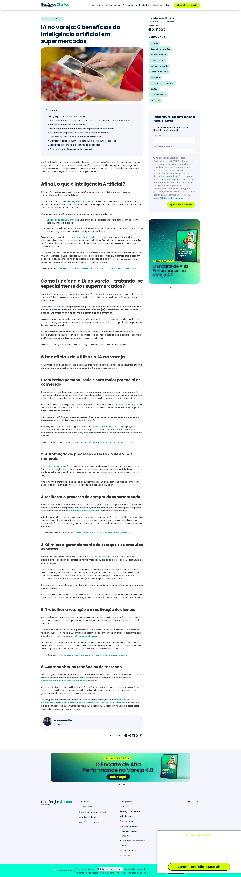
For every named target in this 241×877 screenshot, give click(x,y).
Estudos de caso (158, 94)
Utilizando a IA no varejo (53, 466)
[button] (126, 735)
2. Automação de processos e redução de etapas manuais (79, 132)
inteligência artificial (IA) (81, 201)
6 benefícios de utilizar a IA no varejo (67, 124)
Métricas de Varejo (159, 66)
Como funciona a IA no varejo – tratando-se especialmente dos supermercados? (90, 120)
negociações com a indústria (84, 510)
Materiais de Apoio (162, 5)
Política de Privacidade (171, 198)
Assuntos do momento (90, 822)
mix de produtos (103, 556)
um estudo (58, 306)
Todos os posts (61, 724)
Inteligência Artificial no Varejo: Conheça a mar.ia (109, 442)
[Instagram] (196, 802)
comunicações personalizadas (108, 426)
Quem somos (113, 5)
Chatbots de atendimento (61, 219)
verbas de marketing (124, 404)
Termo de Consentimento (173, 179)
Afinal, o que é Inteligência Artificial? (66, 116)
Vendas (154, 43)
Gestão (154, 89)
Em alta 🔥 (155, 100)
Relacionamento (158, 54)
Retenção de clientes (160, 49)
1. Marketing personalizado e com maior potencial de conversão (81, 128)
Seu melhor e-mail (161, 146)
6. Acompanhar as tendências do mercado (70, 148)
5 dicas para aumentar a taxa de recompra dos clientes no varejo (92, 654)
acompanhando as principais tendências (62, 680)
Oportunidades (158, 60)
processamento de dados (82, 237)
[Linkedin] (188, 802)
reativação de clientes (84, 635)
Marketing (155, 77)
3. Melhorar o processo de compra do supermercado (75, 136)
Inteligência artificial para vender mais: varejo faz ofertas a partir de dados (97, 268)
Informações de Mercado (52, 19)
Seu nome (158, 135)
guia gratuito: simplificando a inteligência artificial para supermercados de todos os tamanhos (87, 701)
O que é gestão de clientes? (136, 5)
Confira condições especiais (199, 867)
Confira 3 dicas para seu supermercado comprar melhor (103, 532)
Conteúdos (97, 5)
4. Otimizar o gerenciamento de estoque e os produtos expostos (82, 140)
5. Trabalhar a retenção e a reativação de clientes (74, 144)
